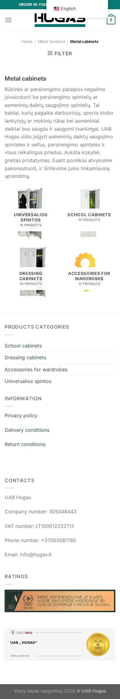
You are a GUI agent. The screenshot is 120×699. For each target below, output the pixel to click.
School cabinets (23, 346)
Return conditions (25, 444)
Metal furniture (51, 41)
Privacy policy (21, 415)
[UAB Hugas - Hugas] (60, 20)
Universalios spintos (28, 381)
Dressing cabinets (25, 357)
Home (27, 41)
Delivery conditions (27, 430)
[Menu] (8, 19)
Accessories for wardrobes (36, 369)
